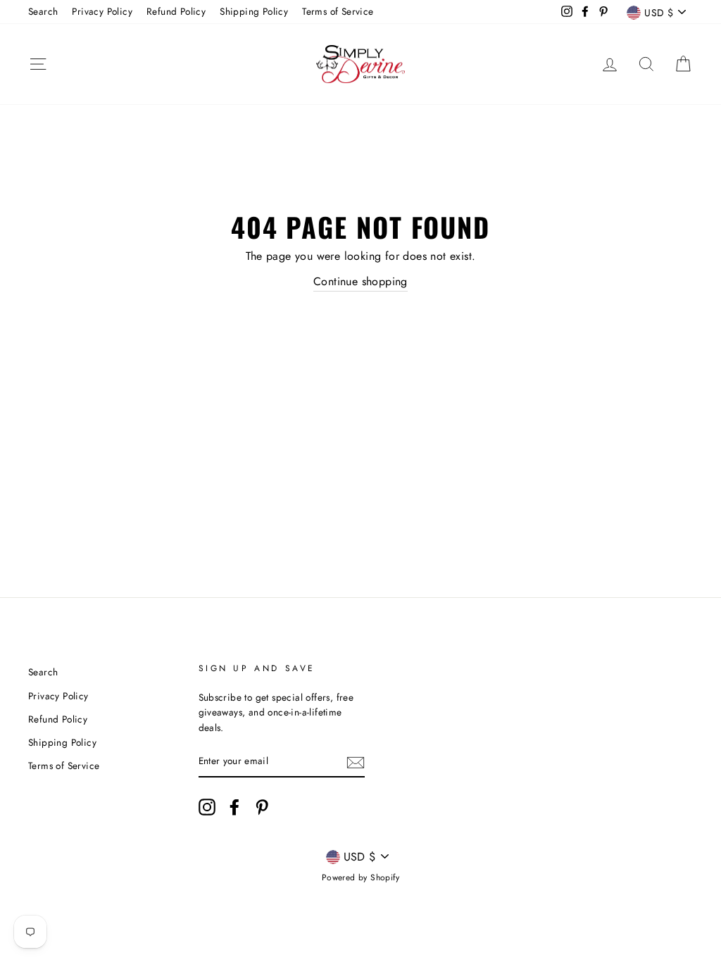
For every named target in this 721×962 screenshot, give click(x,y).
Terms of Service (337, 11)
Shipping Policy (254, 11)
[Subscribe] (355, 762)
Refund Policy (176, 11)
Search (43, 11)
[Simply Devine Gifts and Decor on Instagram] (207, 807)
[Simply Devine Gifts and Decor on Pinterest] (261, 807)
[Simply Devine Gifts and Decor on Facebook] (234, 807)
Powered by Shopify (360, 877)
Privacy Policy (102, 11)
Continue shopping (360, 281)
